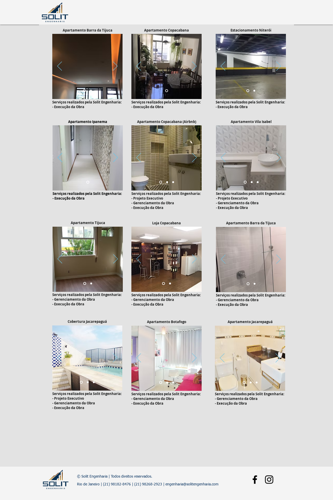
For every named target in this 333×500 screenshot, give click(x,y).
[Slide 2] (91, 91)
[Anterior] (59, 66)
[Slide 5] (160, 382)
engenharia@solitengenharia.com (192, 484)
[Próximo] (115, 66)
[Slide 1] (84, 90)
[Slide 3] (173, 182)
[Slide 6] (94, 382)
